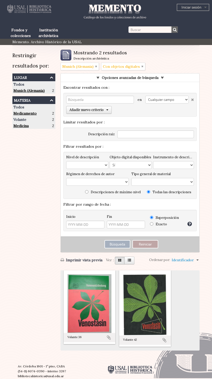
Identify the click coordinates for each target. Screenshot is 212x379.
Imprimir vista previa (83, 260)
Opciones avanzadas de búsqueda (130, 77)
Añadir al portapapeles (108, 337)
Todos (18, 84)
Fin (109, 216)
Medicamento (25, 113)
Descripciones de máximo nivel (115, 192)
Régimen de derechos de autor (90, 174)
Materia (22, 99)
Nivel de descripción (82, 157)
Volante (19, 119)
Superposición (167, 217)
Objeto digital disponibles (130, 157)
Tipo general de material (151, 174)
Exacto (161, 224)
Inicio (70, 216)
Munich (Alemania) (29, 90)
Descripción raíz (101, 134)
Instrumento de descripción (173, 157)
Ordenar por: (159, 260)
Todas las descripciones (171, 192)
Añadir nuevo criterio (87, 110)
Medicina (21, 125)
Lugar (20, 77)
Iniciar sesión (191, 7)
